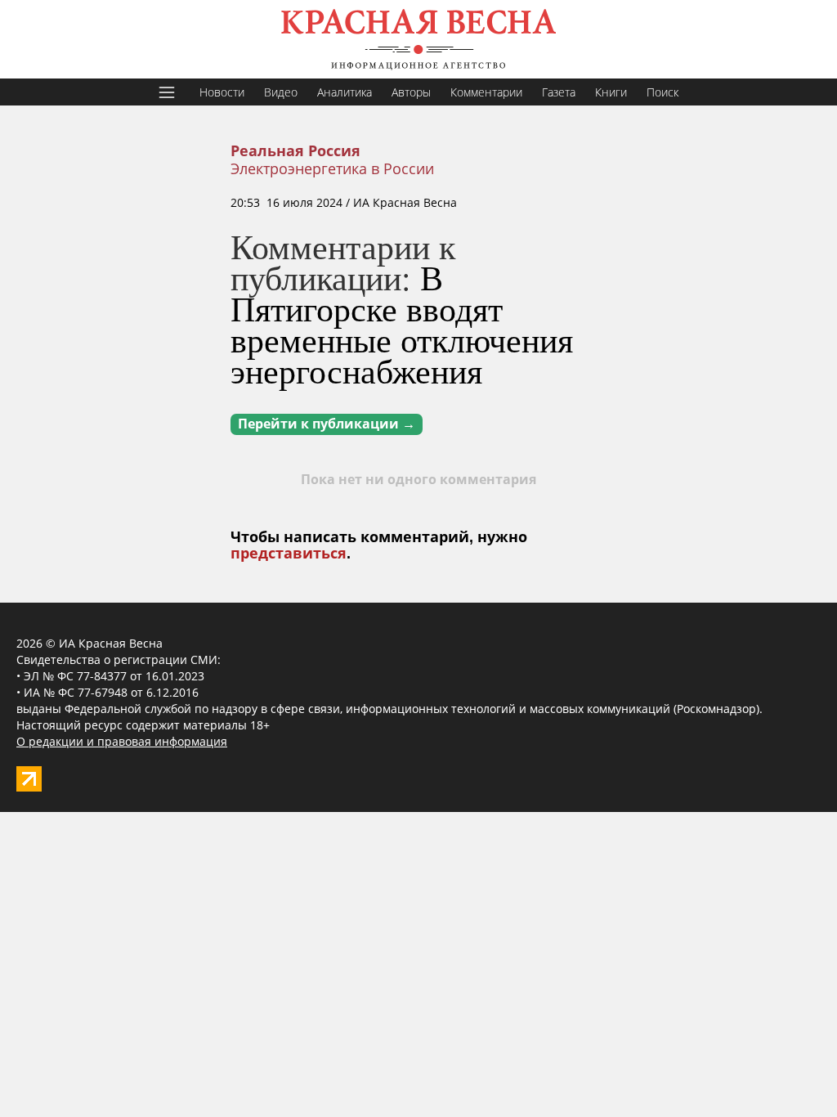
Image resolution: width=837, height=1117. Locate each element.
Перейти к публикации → (326, 424)
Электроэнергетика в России (332, 168)
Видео (281, 92)
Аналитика (344, 92)
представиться (289, 553)
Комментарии (486, 92)
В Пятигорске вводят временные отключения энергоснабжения (402, 323)
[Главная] (418, 39)
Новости (221, 92)
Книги (611, 92)
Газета (558, 92)
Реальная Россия (295, 151)
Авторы (411, 92)
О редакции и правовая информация (121, 741)
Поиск (662, 92)
